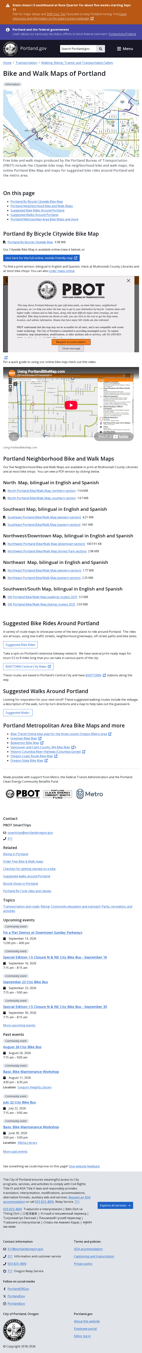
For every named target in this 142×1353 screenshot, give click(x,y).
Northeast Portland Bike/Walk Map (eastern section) (44, 578)
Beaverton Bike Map (25, 743)
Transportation (26, 63)
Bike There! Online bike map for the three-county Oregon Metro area (59, 734)
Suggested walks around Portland (26, 876)
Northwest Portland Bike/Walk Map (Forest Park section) (47, 551)
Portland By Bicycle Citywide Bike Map (37, 201)
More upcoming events (19, 1025)
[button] (125, 49)
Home (7, 63)
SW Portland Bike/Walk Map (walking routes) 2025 (42, 597)
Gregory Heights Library (35, 1087)
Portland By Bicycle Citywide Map (30, 242)
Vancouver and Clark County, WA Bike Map (40, 747)
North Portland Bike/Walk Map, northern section (42, 491)
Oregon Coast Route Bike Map (32, 756)
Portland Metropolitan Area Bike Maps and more (44, 219)
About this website (87, 1321)
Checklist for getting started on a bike (29, 869)
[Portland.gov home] (25, 48)
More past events (15, 1151)
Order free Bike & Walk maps (23, 861)
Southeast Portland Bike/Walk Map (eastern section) (44, 525)
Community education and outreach (75, 906)
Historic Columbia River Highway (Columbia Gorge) (46, 752)
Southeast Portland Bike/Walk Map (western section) (44, 517)
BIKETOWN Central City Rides (26, 667)
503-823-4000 (44, 1202)
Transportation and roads (21, 906)
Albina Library (27, 1143)
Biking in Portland (15, 854)
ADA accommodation (88, 1249)
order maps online (62, 271)
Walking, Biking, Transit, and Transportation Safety (77, 63)
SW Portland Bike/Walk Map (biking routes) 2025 (41, 604)
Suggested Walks (18, 713)
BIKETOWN (93, 675)
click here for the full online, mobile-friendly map (39, 258)
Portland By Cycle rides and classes (27, 891)
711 (77, 1202)
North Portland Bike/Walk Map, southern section (42, 498)
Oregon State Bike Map (27, 760)
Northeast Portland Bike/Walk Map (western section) (44, 570)
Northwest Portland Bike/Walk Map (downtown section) (46, 544)
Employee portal (85, 1329)
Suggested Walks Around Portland (34, 215)
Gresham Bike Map (24, 738)
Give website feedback (84, 1166)
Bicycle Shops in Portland (20, 884)
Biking (45, 906)
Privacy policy (83, 1264)
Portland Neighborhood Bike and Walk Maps (42, 206)
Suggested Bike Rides (20, 645)
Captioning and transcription (94, 1256)
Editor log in (82, 1336)
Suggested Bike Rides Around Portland (38, 210)
